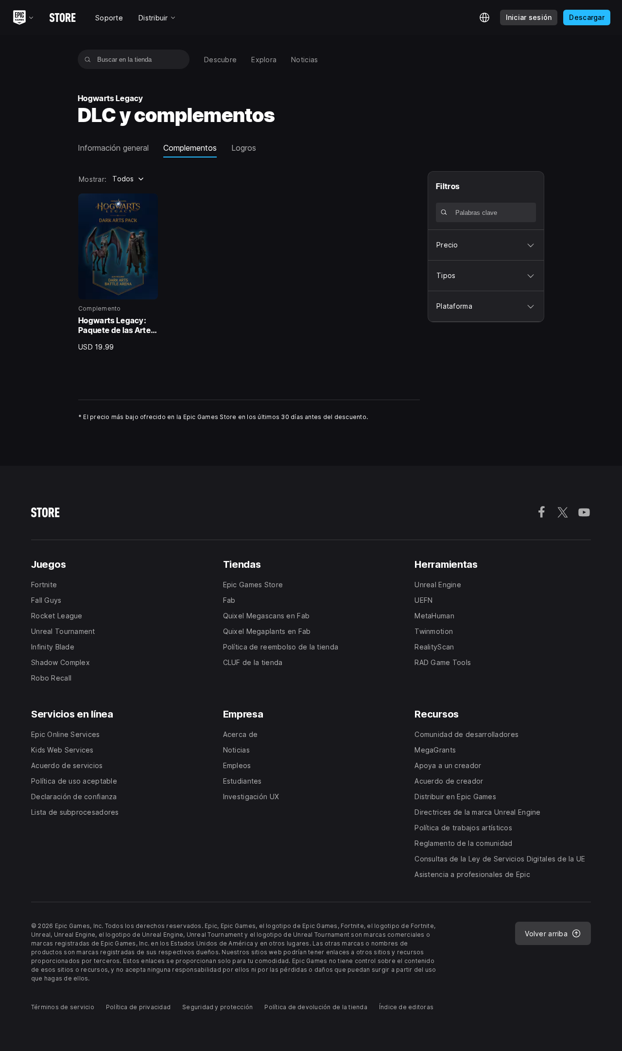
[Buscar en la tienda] (88, 59)
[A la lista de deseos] (147, 204)
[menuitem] (220, 60)
